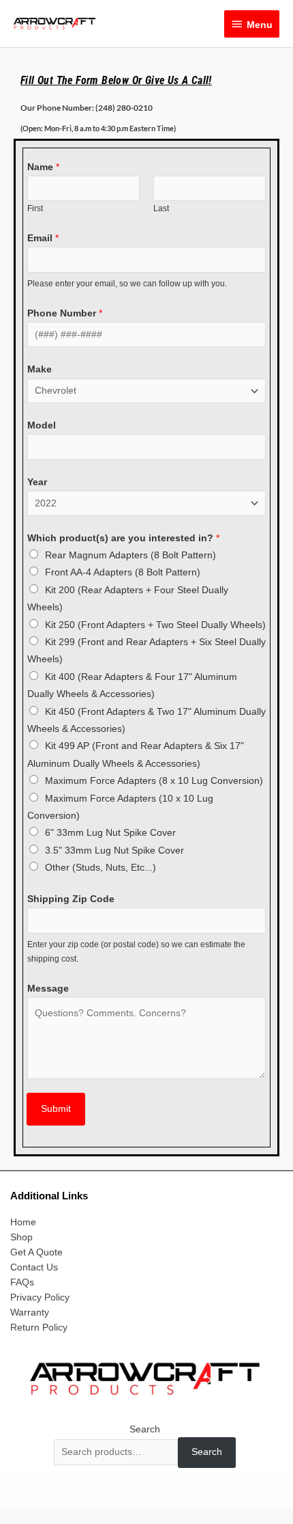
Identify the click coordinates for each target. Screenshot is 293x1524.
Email (43, 238)
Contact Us (34, 1267)
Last (161, 208)
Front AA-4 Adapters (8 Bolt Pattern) (122, 572)
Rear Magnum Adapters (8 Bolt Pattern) (130, 555)
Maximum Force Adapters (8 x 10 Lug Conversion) (154, 781)
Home (23, 1222)
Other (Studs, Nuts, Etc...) (100, 867)
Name (43, 167)
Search (144, 1429)
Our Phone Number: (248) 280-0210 (86, 108)
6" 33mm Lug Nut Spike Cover (110, 833)
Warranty (29, 1312)
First (35, 208)
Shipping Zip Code (70, 899)
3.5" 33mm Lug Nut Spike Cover (114, 850)
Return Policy (38, 1327)
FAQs (22, 1282)
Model (41, 425)
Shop (21, 1237)
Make (39, 369)
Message (48, 988)
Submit (56, 1109)
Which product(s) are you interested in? (123, 538)
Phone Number (64, 313)
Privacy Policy (40, 1297)
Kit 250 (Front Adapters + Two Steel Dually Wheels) (155, 625)
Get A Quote (36, 1252)
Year (37, 482)
